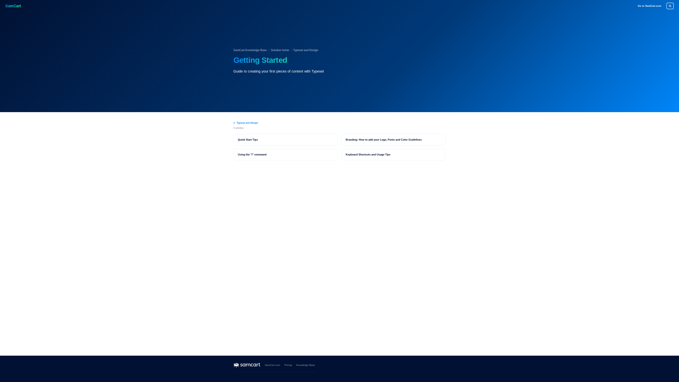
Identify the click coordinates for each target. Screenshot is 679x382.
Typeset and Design (305, 50)
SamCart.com (272, 365)
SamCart (13, 6)
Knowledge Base (305, 365)
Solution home (280, 50)
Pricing (288, 365)
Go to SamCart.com (649, 5)
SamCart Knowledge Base (250, 50)
